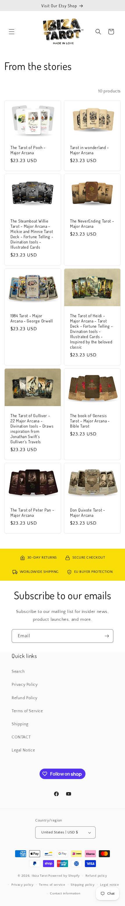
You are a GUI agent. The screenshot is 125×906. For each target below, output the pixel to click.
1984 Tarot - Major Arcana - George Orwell (31, 318)
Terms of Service (27, 711)
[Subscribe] (106, 636)
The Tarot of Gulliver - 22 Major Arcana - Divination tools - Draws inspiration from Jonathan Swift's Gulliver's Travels (31, 428)
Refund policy (96, 876)
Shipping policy (83, 885)
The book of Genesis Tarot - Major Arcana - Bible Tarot (90, 420)
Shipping (20, 724)
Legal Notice (23, 750)
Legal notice (109, 885)
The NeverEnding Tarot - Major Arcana (92, 223)
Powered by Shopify (64, 876)
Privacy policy (22, 885)
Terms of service (52, 885)
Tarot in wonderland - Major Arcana (89, 149)
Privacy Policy (25, 684)
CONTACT (21, 737)
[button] (11, 31)
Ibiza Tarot (40, 876)
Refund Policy (25, 698)
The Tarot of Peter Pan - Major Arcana (32, 512)
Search (18, 671)
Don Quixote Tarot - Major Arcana (87, 512)
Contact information (65, 893)
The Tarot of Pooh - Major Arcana (28, 149)
